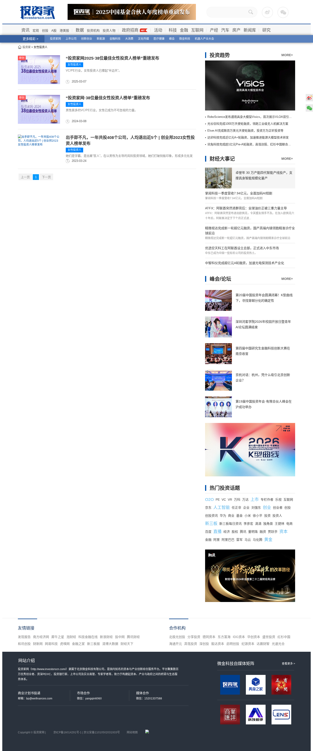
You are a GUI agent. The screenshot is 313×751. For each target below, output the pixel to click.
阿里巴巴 (228, 539)
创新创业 (86, 38)
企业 (246, 507)
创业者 (278, 507)
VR (230, 499)
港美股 (64, 30)
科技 (173, 30)
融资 (263, 531)
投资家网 (55, 38)
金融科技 (115, 38)
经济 (226, 531)
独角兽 (268, 523)
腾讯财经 (133, 637)
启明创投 (232, 644)
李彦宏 (248, 523)
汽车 (225, 30)
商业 (231, 515)
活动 (158, 30)
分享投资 (193, 637)
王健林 (279, 523)
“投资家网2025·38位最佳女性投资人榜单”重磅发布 (112, 58)
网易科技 (51, 644)
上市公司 (71, 38)
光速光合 (278, 644)
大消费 (129, 38)
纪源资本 (248, 644)
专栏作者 (267, 499)
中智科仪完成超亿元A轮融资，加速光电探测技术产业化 (244, 263)
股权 (235, 531)
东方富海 (224, 637)
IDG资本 (239, 637)
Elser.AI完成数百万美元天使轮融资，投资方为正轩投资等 (245, 130)
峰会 (172, 38)
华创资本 (253, 637)
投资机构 (93, 30)
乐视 (278, 499)
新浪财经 (106, 637)
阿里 (216, 539)
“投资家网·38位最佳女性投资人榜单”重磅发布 (108, 98)
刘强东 (256, 507)
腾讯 (243, 531)
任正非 (236, 507)
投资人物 (109, 30)
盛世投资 (268, 637)
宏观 (36, 30)
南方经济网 (41, 637)
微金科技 (184, 38)
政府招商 (130, 30)
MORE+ (287, 55)
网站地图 (132, 732)
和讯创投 (24, 644)
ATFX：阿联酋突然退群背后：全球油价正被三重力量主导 (246, 208)
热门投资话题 (225, 488)
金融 (184, 30)
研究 (266, 30)
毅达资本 (217, 644)
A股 (54, 30)
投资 (267, 515)
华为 (223, 515)
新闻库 (250, 30)
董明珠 (253, 531)
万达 (245, 499)
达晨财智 (263, 644)
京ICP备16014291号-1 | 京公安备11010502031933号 (86, 732)
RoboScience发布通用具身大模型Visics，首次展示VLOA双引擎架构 (252, 117)
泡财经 (71, 637)
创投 (45, 30)
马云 (247, 539)
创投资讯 (211, 515)
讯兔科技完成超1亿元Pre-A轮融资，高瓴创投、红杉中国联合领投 (250, 144)
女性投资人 (74, 64)
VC (224, 499)
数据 (80, 30)
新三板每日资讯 (230, 523)
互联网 (197, 30)
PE (218, 499)
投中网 (120, 637)
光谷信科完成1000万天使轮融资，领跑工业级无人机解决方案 (247, 123)
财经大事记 (222, 159)
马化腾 (257, 539)
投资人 (277, 515)
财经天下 (127, 644)
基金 (239, 515)
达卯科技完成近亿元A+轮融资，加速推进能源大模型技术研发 (248, 137)
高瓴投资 (190, 644)
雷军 (239, 539)
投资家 (26, 47)
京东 (208, 507)
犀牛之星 (57, 637)
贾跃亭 (272, 531)
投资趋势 (220, 55)
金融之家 (78, 644)
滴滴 (258, 523)
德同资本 (209, 637)
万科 (237, 499)
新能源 (101, 38)
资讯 (25, 30)
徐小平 (257, 515)
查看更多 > (288, 663)
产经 (214, 30)
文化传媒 (143, 38)
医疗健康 (159, 38)
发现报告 (24, 637)
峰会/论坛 (220, 279)
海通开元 (175, 644)
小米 (247, 515)
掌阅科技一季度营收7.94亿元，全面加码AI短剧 (238, 193)
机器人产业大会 (204, 38)
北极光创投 (177, 637)
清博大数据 (110, 644)
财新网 (38, 644)
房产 (236, 30)
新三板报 (93, 644)
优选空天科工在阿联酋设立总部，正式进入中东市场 (242, 248)
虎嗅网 (65, 644)
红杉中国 (283, 637)
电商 (289, 523)
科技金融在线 (88, 637)
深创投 (204, 644)
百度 (208, 531)
